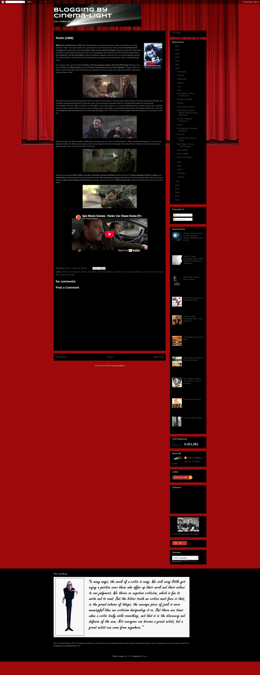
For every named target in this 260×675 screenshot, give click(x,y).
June (179, 90)
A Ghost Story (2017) (186, 107)
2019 (177, 181)
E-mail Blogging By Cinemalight (185, 534)
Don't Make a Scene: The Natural (186, 94)
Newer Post (61, 357)
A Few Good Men (184, 157)
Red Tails (181, 134)
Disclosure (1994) (184, 99)
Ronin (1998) (182, 154)
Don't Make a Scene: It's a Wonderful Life (193, 299)
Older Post (158, 357)
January (181, 177)
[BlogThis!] (96, 268)
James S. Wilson (194, 458)
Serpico (180, 103)
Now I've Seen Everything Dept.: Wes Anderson (192, 318)
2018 (177, 185)
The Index (176, 33)
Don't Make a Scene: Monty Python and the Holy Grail (187, 112)
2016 (177, 192)
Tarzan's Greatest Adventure (184, 120)
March (180, 169)
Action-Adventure (73, 272)
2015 (177, 196)
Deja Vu (180, 125)
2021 (177, 65)
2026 (177, 46)
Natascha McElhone (135, 272)
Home (110, 357)
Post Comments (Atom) (115, 366)
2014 (177, 200)
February (181, 173)
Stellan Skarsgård (68, 275)
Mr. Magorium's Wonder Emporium (187, 129)
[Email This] (93, 268)
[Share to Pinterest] (104, 268)
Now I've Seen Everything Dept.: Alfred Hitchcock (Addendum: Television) (193, 259)
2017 (177, 189)
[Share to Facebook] (101, 268)
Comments (180, 219)
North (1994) (182, 150)
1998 (64, 272)
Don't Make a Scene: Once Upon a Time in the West (192, 381)
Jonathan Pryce (120, 272)
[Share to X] (99, 268)
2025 (177, 50)
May (179, 162)
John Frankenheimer (105, 272)
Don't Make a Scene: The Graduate (186, 145)
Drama (84, 272)
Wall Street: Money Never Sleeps (191, 278)
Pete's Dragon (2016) (192, 418)
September (182, 79)
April (179, 166)
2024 (177, 54)
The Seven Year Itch (192, 399)
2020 (177, 68)
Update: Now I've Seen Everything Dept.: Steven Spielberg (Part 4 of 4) (193, 236)
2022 (177, 61)
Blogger (144, 656)
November (182, 72)
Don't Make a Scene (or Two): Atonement (193, 359)
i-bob (129, 656)
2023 (177, 57)
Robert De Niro (152, 272)
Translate (192, 561)
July (179, 86)
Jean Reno (92, 272)
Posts (178, 215)
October (181, 75)
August (180, 83)
